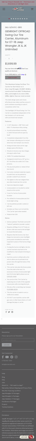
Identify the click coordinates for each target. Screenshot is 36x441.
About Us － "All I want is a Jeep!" (12, 385)
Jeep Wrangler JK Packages (10, 393)
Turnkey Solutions (7, 407)
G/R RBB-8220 (12, 289)
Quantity (7, 55)
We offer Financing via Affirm (11, 391)
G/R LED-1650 (11, 276)
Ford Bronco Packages (9, 401)
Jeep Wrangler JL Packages (10, 396)
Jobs (3, 382)
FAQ (3, 380)
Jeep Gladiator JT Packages (11, 399)
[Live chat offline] (26, 437)
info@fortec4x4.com (8, 364)
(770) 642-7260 (7, 360)
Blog (3, 377)
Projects (4, 404)
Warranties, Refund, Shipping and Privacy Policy (17, 388)
